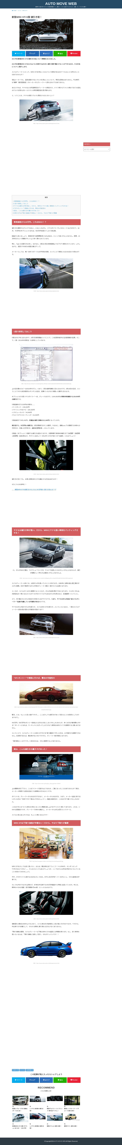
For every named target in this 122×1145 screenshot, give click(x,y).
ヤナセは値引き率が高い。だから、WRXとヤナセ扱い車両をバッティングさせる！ (41, 206)
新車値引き (30, 1070)
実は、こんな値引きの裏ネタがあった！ (26, 210)
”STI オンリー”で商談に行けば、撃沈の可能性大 (29, 208)
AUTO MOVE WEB (61, 4)
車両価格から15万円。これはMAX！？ (26, 201)
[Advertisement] (46, 144)
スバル (23, 1070)
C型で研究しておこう (20, 203)
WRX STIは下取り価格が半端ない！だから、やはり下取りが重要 (35, 213)
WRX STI (16, 1070)
